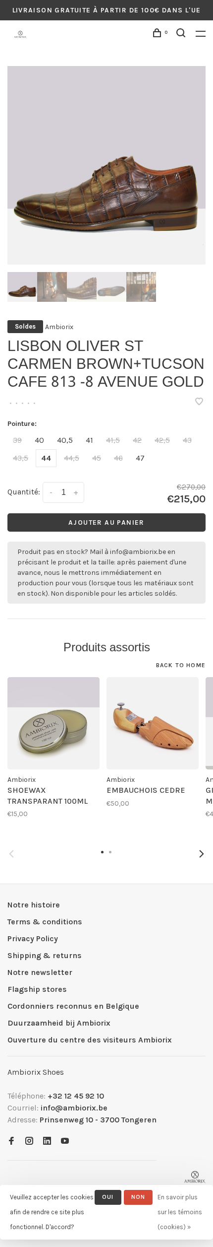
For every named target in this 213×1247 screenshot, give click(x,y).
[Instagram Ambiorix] (29, 1141)
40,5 (65, 440)
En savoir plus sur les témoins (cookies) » (180, 1212)
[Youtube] (65, 1141)
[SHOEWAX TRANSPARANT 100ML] (53, 723)
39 (17, 440)
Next (202, 854)
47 (140, 458)
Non (138, 1196)
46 (118, 458)
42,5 (162, 440)
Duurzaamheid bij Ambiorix (58, 1023)
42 (137, 440)
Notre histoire (33, 904)
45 (96, 458)
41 (89, 440)
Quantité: (23, 491)
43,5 (20, 458)
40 (39, 440)
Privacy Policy (32, 938)
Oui (108, 1196)
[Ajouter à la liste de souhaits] (199, 402)
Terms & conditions (44, 921)
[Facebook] (11, 1141)
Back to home (181, 665)
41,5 (113, 440)
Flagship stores (37, 989)
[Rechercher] (182, 34)
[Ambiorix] (195, 1177)
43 (187, 440)
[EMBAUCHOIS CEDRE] (152, 723)
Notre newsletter (39, 972)
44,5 (71, 458)
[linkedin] (47, 1141)
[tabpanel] (106, 165)
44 (46, 458)
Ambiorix (59, 327)
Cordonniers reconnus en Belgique (73, 1006)
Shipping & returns (44, 955)
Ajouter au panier (106, 522)
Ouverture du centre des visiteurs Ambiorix (89, 1039)
